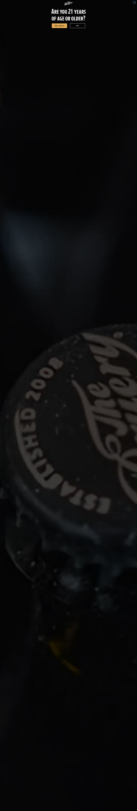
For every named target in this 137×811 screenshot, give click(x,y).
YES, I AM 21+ (59, 25)
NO (77, 25)
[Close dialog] (134, 2)
